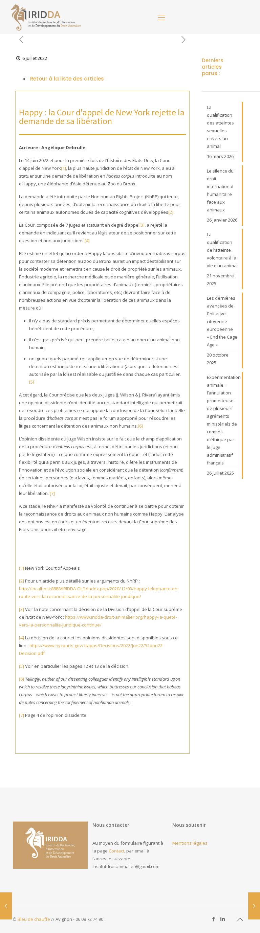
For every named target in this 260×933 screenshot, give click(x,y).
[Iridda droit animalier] (46, 17)
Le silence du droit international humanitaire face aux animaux (220, 190)
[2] (170, 212)
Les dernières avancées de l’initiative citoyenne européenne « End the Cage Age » (222, 321)
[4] (87, 240)
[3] (142, 225)
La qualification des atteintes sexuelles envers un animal (220, 126)
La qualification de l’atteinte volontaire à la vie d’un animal (222, 250)
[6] (140, 426)
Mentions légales (190, 843)
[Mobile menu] (161, 17)
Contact (116, 851)
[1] (63, 168)
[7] (52, 493)
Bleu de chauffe (34, 919)
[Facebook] (213, 918)
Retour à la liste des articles (66, 78)
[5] (31, 382)
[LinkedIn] (222, 918)
